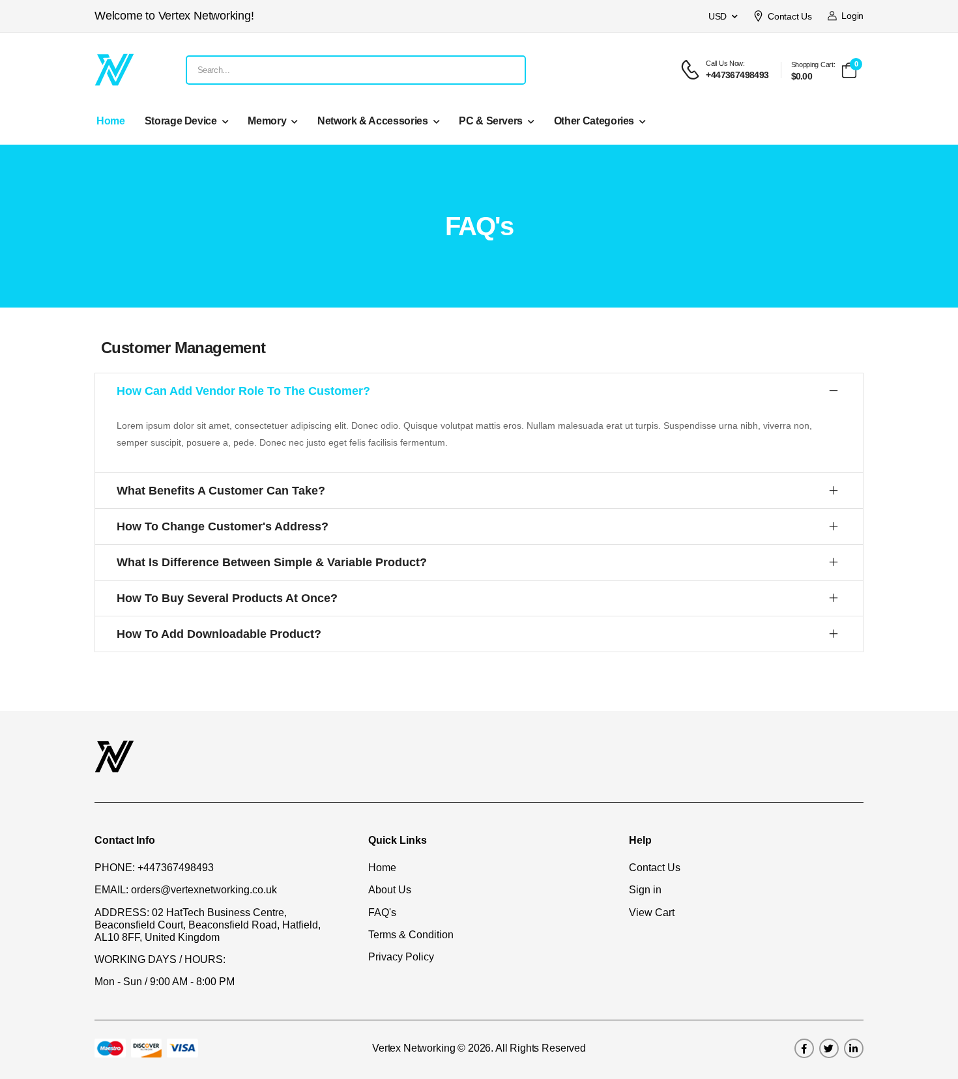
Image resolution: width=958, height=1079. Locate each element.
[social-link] (804, 1048)
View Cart (652, 912)
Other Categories (594, 120)
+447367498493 (176, 867)
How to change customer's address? (222, 526)
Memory (267, 120)
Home (110, 120)
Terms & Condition (411, 934)
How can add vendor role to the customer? (243, 390)
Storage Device (181, 120)
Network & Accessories (372, 120)
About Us (389, 889)
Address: (121, 912)
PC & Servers (491, 120)
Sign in (645, 889)
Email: (111, 889)
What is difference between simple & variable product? (272, 562)
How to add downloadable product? (219, 633)
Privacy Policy (401, 956)
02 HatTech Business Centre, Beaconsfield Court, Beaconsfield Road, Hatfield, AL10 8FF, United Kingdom (207, 925)
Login (850, 15)
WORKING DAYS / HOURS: (159, 959)
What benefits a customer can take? (221, 490)
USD (717, 16)
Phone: (114, 867)
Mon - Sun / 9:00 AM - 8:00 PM (164, 981)
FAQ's (382, 912)
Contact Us (789, 16)
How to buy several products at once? (227, 598)
